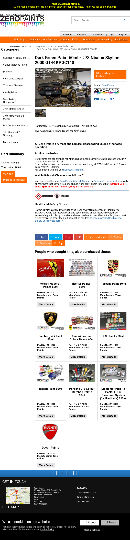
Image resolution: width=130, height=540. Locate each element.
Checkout (81, 34)
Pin (69, 237)
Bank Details (121, 39)
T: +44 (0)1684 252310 (86, 492)
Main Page (19, 39)
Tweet (56, 237)
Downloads (89, 39)
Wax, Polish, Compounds (9, 100)
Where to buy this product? (105, 74)
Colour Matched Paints (62, 46)
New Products (50, 39)
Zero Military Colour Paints (13, 117)
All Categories (15, 46)
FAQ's (75, 39)
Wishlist (117, 237)
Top (60, 243)
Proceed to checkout (14, 179)
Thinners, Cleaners (13, 85)
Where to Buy (105, 39)
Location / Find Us (84, 501)
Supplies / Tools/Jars (14, 57)
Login (111, 34)
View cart (8, 174)
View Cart (67, 34)
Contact (64, 39)
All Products (26, 46)
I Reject (111, 522)
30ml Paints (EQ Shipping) (11, 134)
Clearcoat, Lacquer (13, 78)
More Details (46, 304)
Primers (7, 71)
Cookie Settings (92, 530)
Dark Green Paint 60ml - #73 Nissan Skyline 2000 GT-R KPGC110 (67, 49)
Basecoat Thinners (73, 169)
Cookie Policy (47, 529)
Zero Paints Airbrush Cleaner (75, 181)
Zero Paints (108, 85)
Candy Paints (10, 92)
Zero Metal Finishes (13, 109)
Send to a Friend (97, 237)
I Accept (91, 522)
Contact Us (82, 488)
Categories (34, 39)
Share (42, 237)
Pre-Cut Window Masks (15, 125)
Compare (44, 243)
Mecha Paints (10, 142)
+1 (79, 237)
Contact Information (85, 497)
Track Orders (97, 34)
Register (123, 34)
